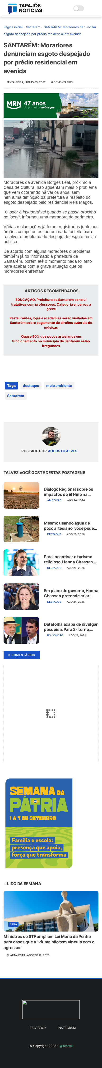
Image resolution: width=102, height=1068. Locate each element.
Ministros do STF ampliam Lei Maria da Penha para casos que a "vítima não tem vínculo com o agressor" (49, 942)
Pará (13, 924)
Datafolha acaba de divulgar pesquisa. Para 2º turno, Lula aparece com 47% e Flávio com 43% (71, 627)
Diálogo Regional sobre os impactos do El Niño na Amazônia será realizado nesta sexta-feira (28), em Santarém (69, 492)
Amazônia (54, 500)
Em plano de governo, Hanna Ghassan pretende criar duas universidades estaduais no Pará (71, 593)
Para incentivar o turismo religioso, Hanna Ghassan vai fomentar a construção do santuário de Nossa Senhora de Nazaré (69, 559)
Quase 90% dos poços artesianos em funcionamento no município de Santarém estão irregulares (51, 341)
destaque (31, 385)
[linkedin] (46, 411)
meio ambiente (59, 385)
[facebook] (8, 411)
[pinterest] (36, 411)
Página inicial (13, 27)
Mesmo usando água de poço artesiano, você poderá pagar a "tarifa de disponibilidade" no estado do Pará (71, 526)
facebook (38, 1028)
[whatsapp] (27, 411)
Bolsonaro (55, 635)
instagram (67, 1028)
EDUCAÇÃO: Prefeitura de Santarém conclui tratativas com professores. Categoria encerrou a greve (51, 304)
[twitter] (17, 411)
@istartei (66, 1046)
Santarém (33, 27)
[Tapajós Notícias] (25, 12)
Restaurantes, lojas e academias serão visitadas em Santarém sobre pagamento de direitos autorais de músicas (51, 322)
